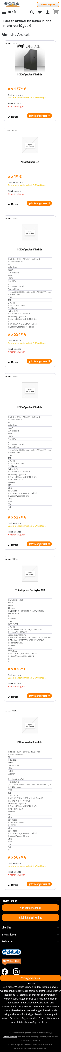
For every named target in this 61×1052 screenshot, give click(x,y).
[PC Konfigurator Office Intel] (30, 57)
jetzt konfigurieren (38, 116)
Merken (14, 116)
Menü (12, 12)
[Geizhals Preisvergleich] (30, 952)
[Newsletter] (30, 962)
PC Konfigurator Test (29, 162)
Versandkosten (10, 1036)
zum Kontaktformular (30, 908)
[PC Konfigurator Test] (30, 145)
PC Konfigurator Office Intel (29, 74)
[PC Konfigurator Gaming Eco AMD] (30, 573)
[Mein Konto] (48, 12)
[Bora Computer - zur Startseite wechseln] (12, 4)
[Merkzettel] (40, 12)
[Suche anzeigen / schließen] (32, 12)
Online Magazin (48, 4)
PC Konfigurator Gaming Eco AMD (30, 590)
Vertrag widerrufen (30, 978)
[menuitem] (9, 12)
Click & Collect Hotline (30, 918)
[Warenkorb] (56, 12)
